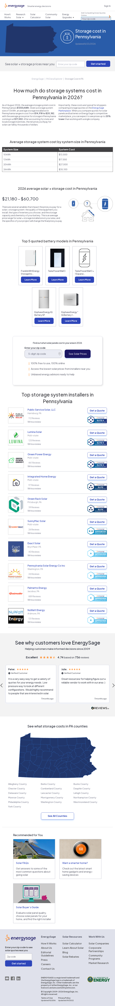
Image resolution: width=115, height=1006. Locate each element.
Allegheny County (17, 783)
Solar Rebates (70, 956)
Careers (46, 964)
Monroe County (16, 797)
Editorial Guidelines (47, 954)
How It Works (48, 943)
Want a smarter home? (75, 862)
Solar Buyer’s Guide (27, 907)
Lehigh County (81, 792)
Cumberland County (51, 788)
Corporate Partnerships (96, 949)
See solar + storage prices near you (30, 64)
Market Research (99, 963)
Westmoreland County (85, 801)
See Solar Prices (78, 353)
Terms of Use (47, 998)
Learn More (31, 279)
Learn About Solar (73, 947)
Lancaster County (50, 792)
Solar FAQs (22, 862)
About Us (46, 947)
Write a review (34, 421)
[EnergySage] (20, 940)
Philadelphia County (18, 801)
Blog (65, 952)
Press (44, 959)
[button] (31, 684)
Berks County (48, 783)
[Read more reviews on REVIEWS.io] (100, 708)
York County (14, 806)
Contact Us (48, 968)
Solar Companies (99, 943)
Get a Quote (97, 410)
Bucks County (80, 783)
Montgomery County (52, 797)
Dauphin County (81, 788)
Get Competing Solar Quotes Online (93, 14)
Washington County (51, 801)
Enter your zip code (35, 348)
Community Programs (96, 957)
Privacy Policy (64, 998)
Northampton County (84, 797)
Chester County (16, 788)
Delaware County (17, 792)
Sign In (107, 5)
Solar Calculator (72, 943)
